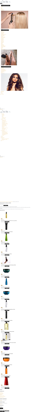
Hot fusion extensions (4, 132)
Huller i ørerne (3, 118)
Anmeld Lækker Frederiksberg (2, 396)
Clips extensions (4, 131)
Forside (0, 201)
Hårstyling (3, 126)
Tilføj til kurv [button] (7, 277)
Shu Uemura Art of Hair (8, 201)
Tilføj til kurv (6, 205)
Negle (2, 116)
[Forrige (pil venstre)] (1, 411)
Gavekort (2, 136)
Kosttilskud (3, 129)
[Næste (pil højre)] (3, 411)
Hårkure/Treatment (4, 124)
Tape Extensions (3, 134)
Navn (0, 406)
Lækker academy (2, 137)
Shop (2, 201)
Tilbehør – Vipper (4, 120)
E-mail (0, 407)
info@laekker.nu (1, 392)
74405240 (1, 400)
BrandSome (6, 409)
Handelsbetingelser (1, 393)
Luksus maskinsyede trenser (5, 133)
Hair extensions (2, 130)
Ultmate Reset (11, 201)
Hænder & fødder (4, 128)
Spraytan (3, 114)
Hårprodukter (3, 122)
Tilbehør (3, 135)
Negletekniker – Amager (4, 139)
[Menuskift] (1, 3)
